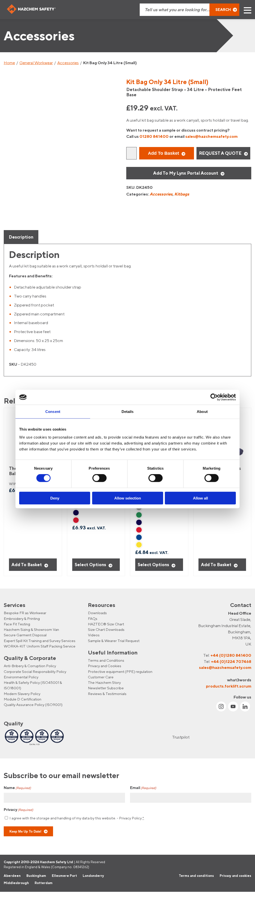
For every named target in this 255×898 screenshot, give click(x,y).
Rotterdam (44, 883)
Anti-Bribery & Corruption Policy (30, 666)
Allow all (200, 498)
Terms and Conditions (106, 660)
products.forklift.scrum (228, 686)
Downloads (97, 613)
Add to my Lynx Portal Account (185, 173)
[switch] (99, 478)
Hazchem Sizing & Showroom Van (31, 629)
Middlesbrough (16, 883)
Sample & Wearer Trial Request (113, 641)
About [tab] (202, 411)
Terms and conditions (196, 876)
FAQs (92, 618)
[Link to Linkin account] (245, 706)
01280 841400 (154, 136)
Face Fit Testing (17, 624)
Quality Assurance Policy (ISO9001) (33, 704)
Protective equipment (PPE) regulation (120, 671)
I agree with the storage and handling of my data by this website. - (76, 818)
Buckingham (36, 876)
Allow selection (127, 498)
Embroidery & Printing (22, 618)
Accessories (68, 62)
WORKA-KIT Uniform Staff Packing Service (39, 646)
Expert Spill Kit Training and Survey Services (39, 641)
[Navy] (76, 512)
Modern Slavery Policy (22, 694)
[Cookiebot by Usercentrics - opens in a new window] (214, 397)
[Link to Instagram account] (221, 706)
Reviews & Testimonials (107, 694)
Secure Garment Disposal (25, 635)
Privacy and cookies (235, 876)
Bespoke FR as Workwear (25, 613)
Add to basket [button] (26, 564)
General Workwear (36, 62)
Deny (54, 498)
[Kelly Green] (139, 515)
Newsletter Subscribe (106, 688)
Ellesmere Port (64, 876)
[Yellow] (139, 545)
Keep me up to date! (25, 831)
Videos (94, 635)
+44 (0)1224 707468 (231, 661)
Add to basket (163, 153)
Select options (90, 564)
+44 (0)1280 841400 (230, 655)
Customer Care (101, 677)
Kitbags (181, 194)
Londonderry (93, 876)
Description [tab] (21, 237)
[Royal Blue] (139, 537)
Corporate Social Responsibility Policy (35, 671)
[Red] (76, 520)
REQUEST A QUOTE (220, 153)
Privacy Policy (130, 818)
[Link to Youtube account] (233, 706)
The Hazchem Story (104, 682)
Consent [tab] (52, 411)
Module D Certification (22, 699)
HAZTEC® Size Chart (106, 624)
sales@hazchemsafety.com (211, 136)
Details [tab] (128, 411)
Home (9, 62)
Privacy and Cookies (104, 666)
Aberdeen (12, 876)
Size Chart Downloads (106, 629)
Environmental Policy (21, 677)
